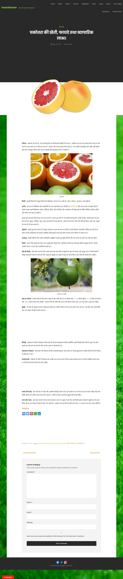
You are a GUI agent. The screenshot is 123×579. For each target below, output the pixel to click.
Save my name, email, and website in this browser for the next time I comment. (55, 536)
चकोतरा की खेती (70, 443)
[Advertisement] (61, 63)
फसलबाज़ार (25, 408)
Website (30, 522)
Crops (101, 4)
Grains (108, 4)
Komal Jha (69, 44)
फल (76, 443)
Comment (31, 472)
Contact (75, 4)
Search (67, 4)
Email (29, 512)
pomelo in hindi (52, 443)
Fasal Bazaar (9, 7)
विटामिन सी (74, 206)
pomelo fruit (42, 443)
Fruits (94, 4)
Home (53, 4)
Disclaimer (105, 11)
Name (29, 502)
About (60, 4)
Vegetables (85, 4)
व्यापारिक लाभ (81, 443)
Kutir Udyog (118, 4)
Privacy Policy (117, 11)
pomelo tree (61, 443)
